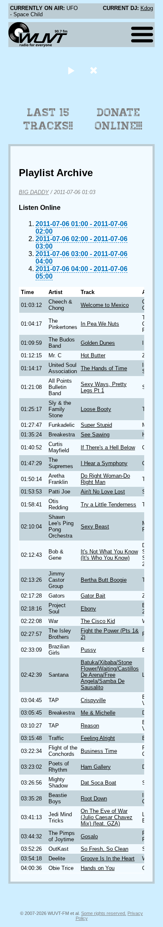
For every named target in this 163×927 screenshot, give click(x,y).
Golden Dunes (98, 343)
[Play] (70, 70)
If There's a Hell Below (108, 447)
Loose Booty (96, 409)
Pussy (88, 650)
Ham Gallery (96, 767)
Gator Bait (93, 596)
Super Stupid (96, 425)
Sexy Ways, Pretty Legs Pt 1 (104, 387)
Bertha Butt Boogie (104, 580)
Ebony (88, 609)
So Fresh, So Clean (104, 849)
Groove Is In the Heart (108, 858)
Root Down (94, 798)
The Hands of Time (104, 368)
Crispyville (93, 700)
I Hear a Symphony (104, 463)
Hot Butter (93, 355)
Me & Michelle (98, 713)
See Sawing (95, 434)
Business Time (99, 751)
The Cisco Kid (98, 621)
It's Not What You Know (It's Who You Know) (109, 554)
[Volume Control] (94, 70)
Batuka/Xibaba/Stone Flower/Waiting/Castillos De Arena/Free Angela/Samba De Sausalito (110, 674)
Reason (90, 726)
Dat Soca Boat (98, 783)
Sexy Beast (95, 526)
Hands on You (98, 868)
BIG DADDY (34, 192)
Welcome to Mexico (105, 305)
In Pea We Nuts (100, 324)
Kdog (146, 8)
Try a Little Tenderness (108, 504)
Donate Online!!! (119, 119)
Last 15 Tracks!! (48, 119)
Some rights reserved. (103, 913)
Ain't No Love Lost (103, 491)
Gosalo (89, 836)
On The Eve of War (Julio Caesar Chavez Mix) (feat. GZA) (106, 817)
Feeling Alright (98, 738)
